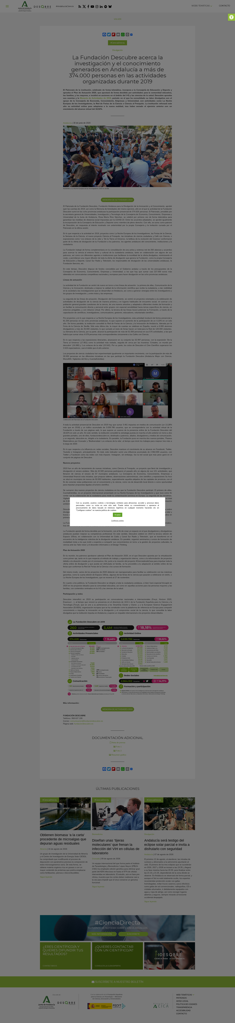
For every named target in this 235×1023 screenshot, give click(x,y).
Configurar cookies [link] (117, 520)
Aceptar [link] (118, 515)
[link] (231, 17)
